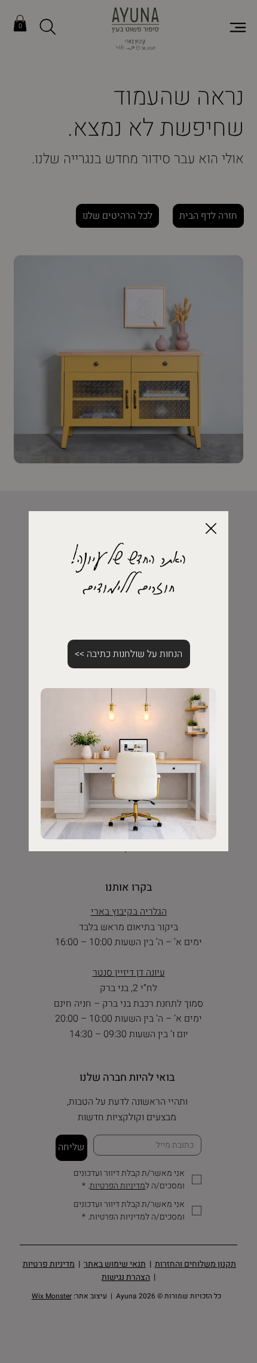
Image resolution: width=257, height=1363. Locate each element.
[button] (211, 529)
